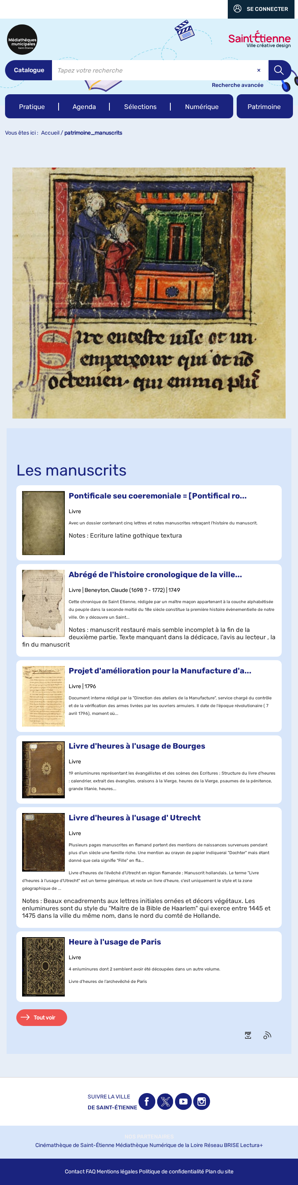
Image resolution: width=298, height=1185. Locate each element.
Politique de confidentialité (171, 1171)
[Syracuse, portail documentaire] (22, 39)
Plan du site (219, 1171)
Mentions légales (117, 1171)
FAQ (90, 1171)
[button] (32, 106)
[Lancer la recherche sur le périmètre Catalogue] (280, 70)
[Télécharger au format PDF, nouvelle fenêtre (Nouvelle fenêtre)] (248, 1035)
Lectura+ (251, 1145)
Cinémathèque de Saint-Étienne (74, 1145)
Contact (75, 1171)
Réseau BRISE (221, 1145)
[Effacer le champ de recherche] (259, 70)
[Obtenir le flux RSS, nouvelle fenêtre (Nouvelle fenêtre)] (268, 1035)
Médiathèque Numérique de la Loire (159, 1145)
